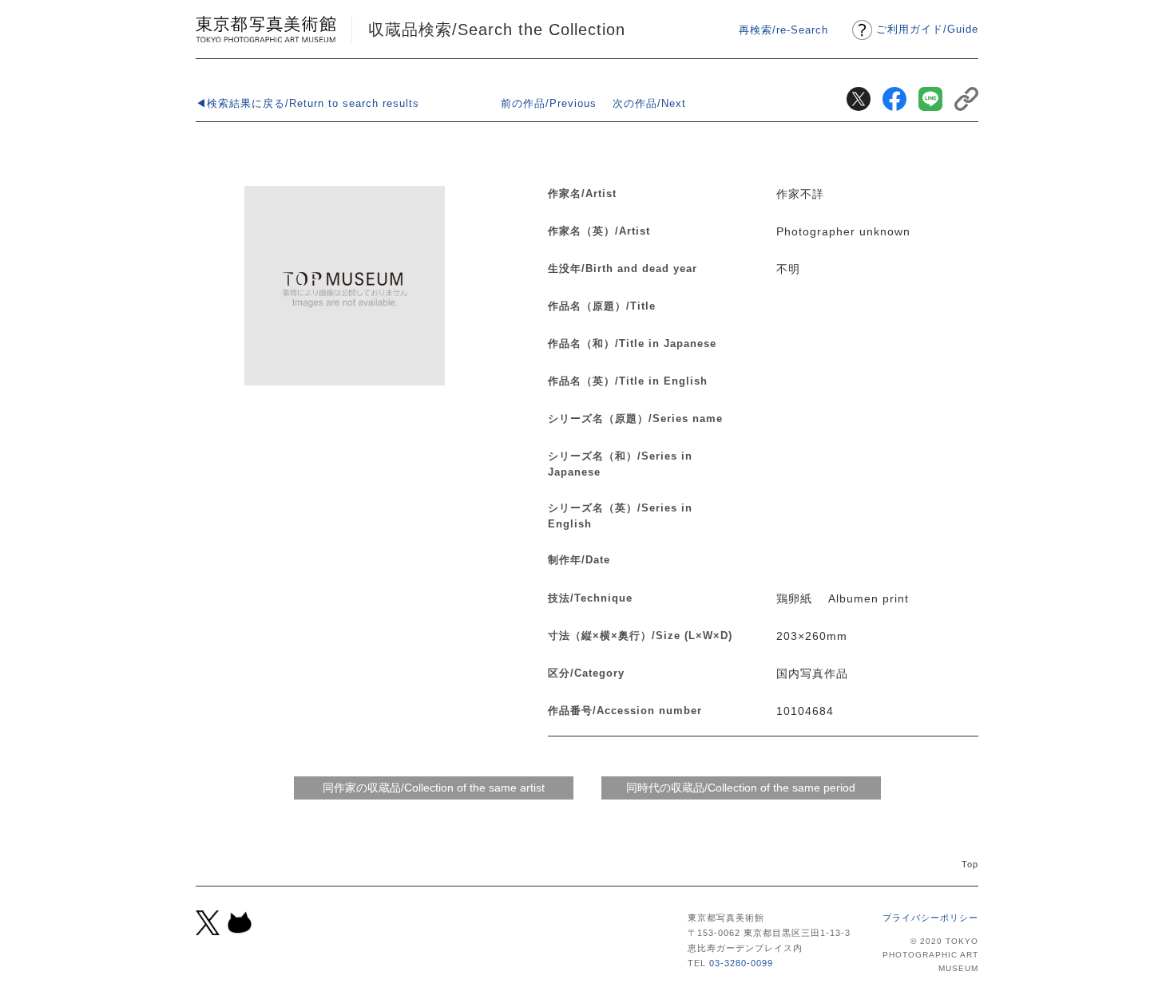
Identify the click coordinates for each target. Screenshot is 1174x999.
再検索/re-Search (783, 30)
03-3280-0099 (741, 963)
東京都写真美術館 (265, 29)
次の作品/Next (649, 103)
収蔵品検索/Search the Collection (496, 29)
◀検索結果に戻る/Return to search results (307, 103)
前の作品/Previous (549, 103)
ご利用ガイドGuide (927, 29)
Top (970, 864)
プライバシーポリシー (930, 917)
